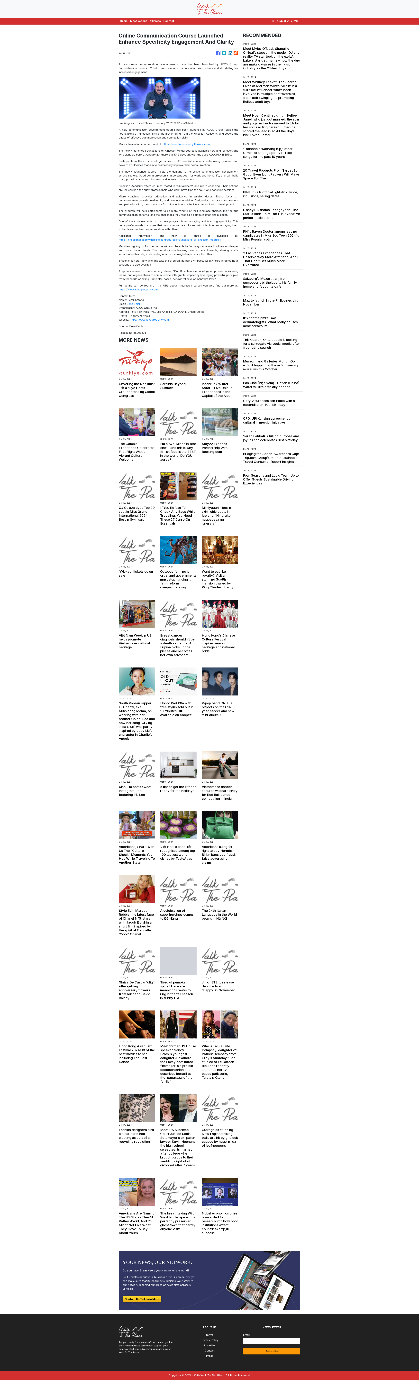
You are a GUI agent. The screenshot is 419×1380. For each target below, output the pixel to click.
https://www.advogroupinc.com (138, 289)
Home (124, 21)
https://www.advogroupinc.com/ (150, 319)
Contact (168, 21)
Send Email (133, 304)
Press (209, 1355)
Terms (209, 1334)
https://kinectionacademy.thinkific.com (186, 144)
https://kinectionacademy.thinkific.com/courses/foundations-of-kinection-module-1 (170, 239)
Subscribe (271, 1351)
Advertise (209, 1345)
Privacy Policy (209, 1340)
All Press (155, 21)
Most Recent (138, 21)
